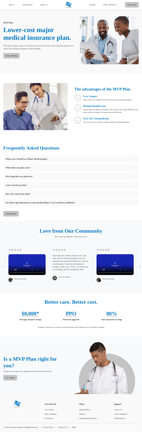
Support (43, 5)
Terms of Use (62, 427)
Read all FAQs (11, 214)
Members (92, 5)
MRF (74, 427)
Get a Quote (131, 5)
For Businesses (27, 5)
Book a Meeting (11, 56)
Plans (11, 5)
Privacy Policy (48, 427)
